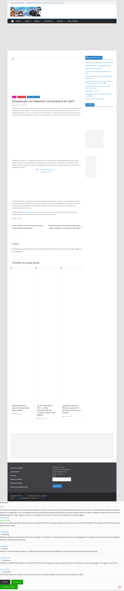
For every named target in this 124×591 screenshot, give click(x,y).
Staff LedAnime (15, 472)
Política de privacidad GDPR (19, 487)
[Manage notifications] (119, 587)
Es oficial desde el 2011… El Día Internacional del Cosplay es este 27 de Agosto (46, 410)
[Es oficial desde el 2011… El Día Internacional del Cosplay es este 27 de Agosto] (46, 268)
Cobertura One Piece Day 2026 (94, 99)
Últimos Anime (96, 57)
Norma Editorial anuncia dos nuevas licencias (99, 62)
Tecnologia (48, 21)
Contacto (13, 475)
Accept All (17, 582)
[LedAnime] (12, 21)
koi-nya (19, 218)
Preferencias (5, 558)
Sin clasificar (5, 569)
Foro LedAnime (73, 21)
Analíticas (4, 546)
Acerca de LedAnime (16, 468)
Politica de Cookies (16, 483)
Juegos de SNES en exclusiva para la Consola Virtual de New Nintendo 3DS (27, 227)
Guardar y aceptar (9, 587)
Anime (18, 21)
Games (27, 21)
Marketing (4, 532)
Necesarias (5, 518)
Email (54, 476)
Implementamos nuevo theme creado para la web (20, 407)
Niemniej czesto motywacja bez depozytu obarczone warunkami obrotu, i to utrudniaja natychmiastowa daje (49, 3)
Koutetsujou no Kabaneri (30, 212)
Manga (36, 21)
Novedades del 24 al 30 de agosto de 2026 (98, 65)
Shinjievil (25, 105)
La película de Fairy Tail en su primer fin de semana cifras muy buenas (71, 409)
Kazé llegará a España (92, 91)
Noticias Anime (21, 97)
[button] (21, 21)
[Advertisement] (62, 37)
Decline (5, 582)
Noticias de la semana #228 (93, 68)
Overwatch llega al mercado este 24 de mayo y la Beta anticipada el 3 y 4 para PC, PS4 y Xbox (64, 227)
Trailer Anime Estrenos (33, 97)
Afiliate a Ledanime (16, 479)
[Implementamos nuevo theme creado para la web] (21, 268)
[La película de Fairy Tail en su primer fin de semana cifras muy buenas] (71, 268)
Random (60, 21)
